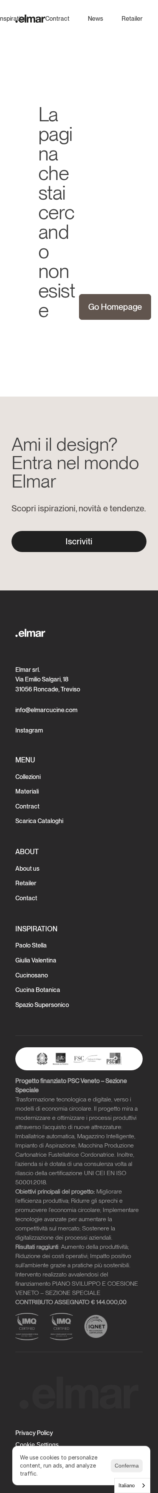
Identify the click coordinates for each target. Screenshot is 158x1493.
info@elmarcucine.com (46, 710)
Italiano (126, 1485)
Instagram (29, 730)
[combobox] (132, 1485)
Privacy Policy (34, 1433)
